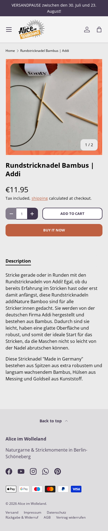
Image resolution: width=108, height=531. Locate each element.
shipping (40, 198)
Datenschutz (56, 512)
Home (10, 50)
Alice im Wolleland (32, 503)
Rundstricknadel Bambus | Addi (44, 50)
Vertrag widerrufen (71, 517)
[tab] (18, 261)
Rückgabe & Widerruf (22, 517)
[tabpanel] (54, 327)
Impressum (32, 512)
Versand (12, 512)
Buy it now (54, 230)
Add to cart (72, 213)
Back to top (51, 420)
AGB (47, 517)
